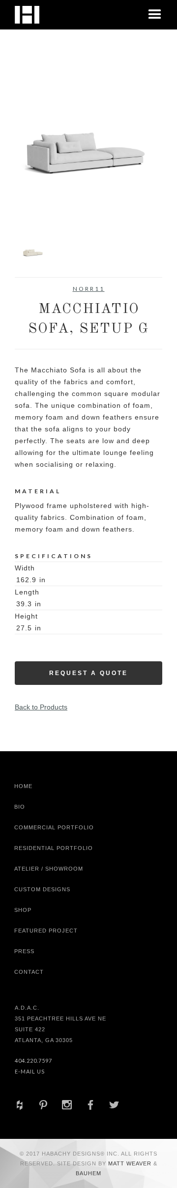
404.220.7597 (33, 1060)
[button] (155, 14)
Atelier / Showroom (48, 869)
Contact (29, 972)
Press (24, 951)
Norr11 (89, 288)
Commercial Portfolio (54, 827)
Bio (19, 807)
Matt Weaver (130, 1163)
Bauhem (88, 1173)
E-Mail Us (30, 1071)
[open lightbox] (88, 152)
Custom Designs (42, 889)
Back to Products (41, 707)
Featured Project (46, 930)
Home (23, 786)
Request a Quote (88, 673)
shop (22, 910)
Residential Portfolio (53, 848)
